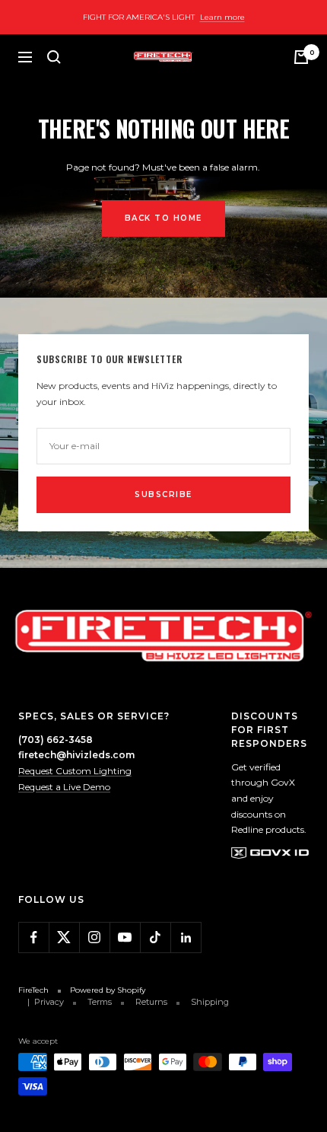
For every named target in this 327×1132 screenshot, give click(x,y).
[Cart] (301, 57)
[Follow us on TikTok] (155, 937)
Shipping (210, 1001)
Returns (151, 1001)
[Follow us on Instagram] (94, 937)
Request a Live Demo (64, 786)
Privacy (49, 1001)
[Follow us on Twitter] (64, 937)
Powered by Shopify (107, 990)
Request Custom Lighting (75, 770)
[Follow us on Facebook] (33, 937)
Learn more (222, 17)
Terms (99, 1001)
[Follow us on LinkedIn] (185, 937)
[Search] (54, 57)
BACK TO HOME (163, 218)
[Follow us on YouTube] (125, 937)
